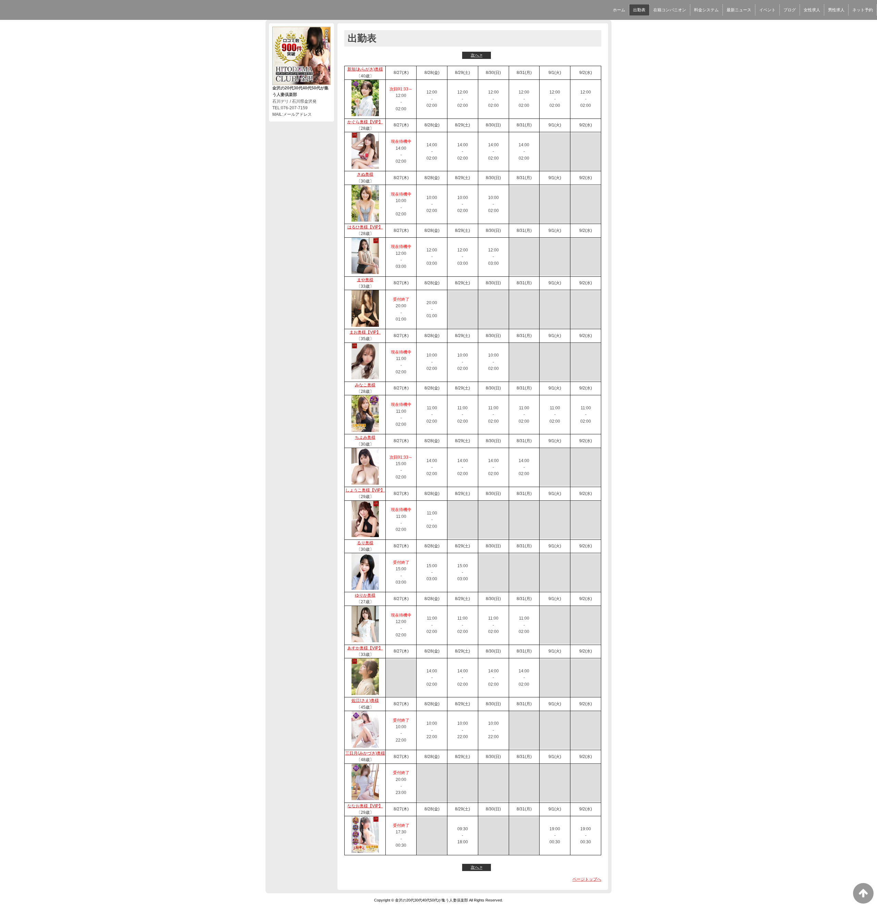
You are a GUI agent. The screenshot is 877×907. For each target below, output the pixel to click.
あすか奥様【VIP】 (365, 648)
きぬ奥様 (365, 174)
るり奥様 (365, 543)
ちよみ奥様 (365, 437)
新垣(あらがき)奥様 (365, 69)
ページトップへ (586, 879)
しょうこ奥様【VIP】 (365, 490)
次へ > (476, 55)
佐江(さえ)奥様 (365, 700)
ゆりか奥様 (365, 595)
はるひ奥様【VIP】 (365, 227)
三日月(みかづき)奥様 (365, 753)
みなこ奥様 (365, 385)
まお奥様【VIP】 (365, 332)
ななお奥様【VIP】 (365, 806)
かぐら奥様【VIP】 (365, 122)
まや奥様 (365, 279)
